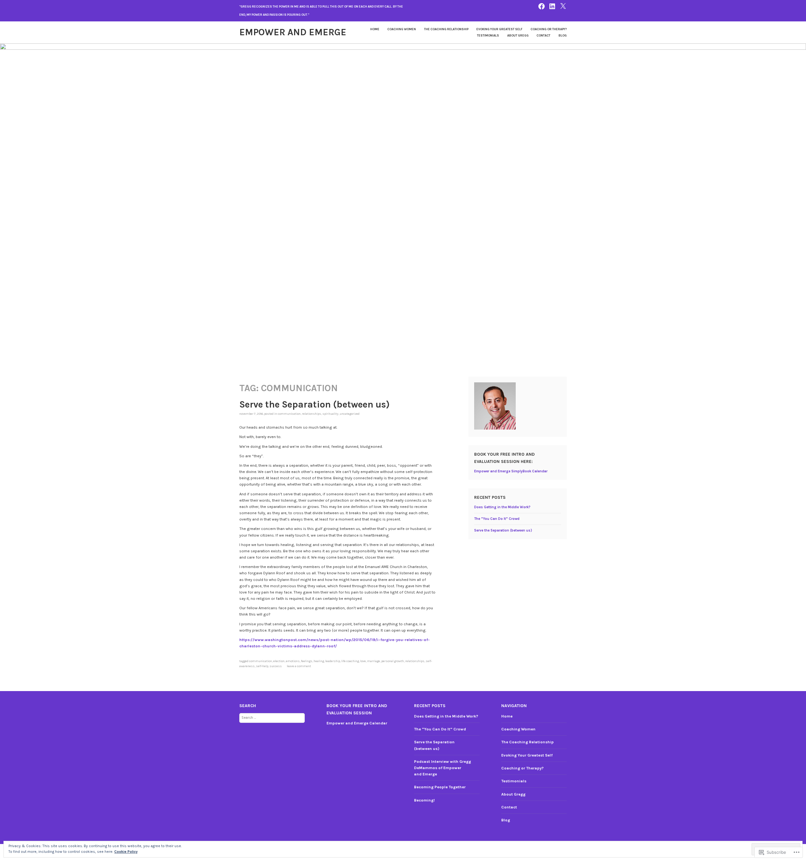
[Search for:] (272, 717)
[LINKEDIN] (552, 6)
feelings (306, 661)
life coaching (350, 661)
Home (374, 29)
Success (276, 666)
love (363, 661)
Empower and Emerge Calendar (356, 723)
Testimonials (488, 35)
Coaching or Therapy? (549, 29)
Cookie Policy (126, 851)
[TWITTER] (563, 6)
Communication (289, 413)
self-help (262, 666)
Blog (563, 35)
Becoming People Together (440, 787)
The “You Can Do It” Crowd (496, 519)
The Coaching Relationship (446, 29)
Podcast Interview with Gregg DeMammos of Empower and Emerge (442, 767)
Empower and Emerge (292, 32)
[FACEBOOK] (541, 6)
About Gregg (518, 35)
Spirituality (330, 413)
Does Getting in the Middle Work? (502, 507)
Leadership (332, 661)
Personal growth (392, 661)
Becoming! (424, 800)
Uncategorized (350, 413)
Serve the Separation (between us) (314, 404)
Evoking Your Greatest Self (499, 29)
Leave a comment (299, 666)
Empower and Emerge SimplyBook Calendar (511, 471)
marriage (373, 661)
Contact (543, 35)
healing (319, 661)
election (279, 661)
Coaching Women (401, 29)
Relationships (311, 413)
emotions (293, 661)
